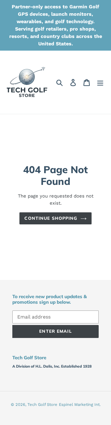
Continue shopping (50, 218)
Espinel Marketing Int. (80, 404)
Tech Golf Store (42, 404)
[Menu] (100, 82)
